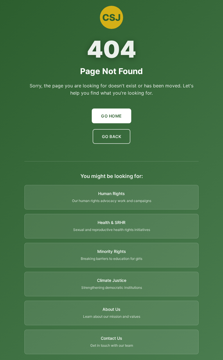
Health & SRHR (111, 222)
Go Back (111, 136)
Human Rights (111, 193)
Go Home (111, 115)
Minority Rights (111, 251)
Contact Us (111, 338)
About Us (111, 309)
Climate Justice (111, 280)
